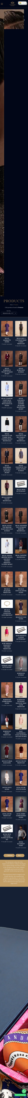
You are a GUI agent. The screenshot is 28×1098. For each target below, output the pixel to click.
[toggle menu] (1, 4)
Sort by (9, 311)
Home (11, 304)
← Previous (9, 855)
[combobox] (9, 313)
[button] (24, 20)
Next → (20, 855)
